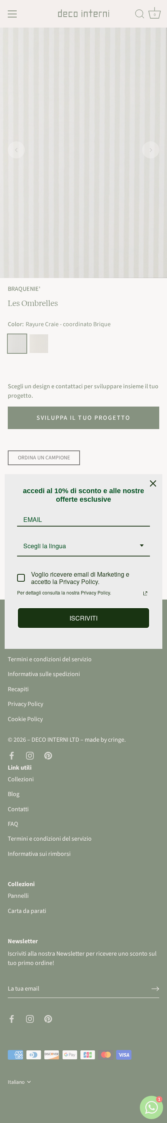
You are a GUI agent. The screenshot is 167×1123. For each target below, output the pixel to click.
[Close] (153, 483)
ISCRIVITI (83, 618)
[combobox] (83, 546)
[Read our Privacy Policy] (145, 593)
